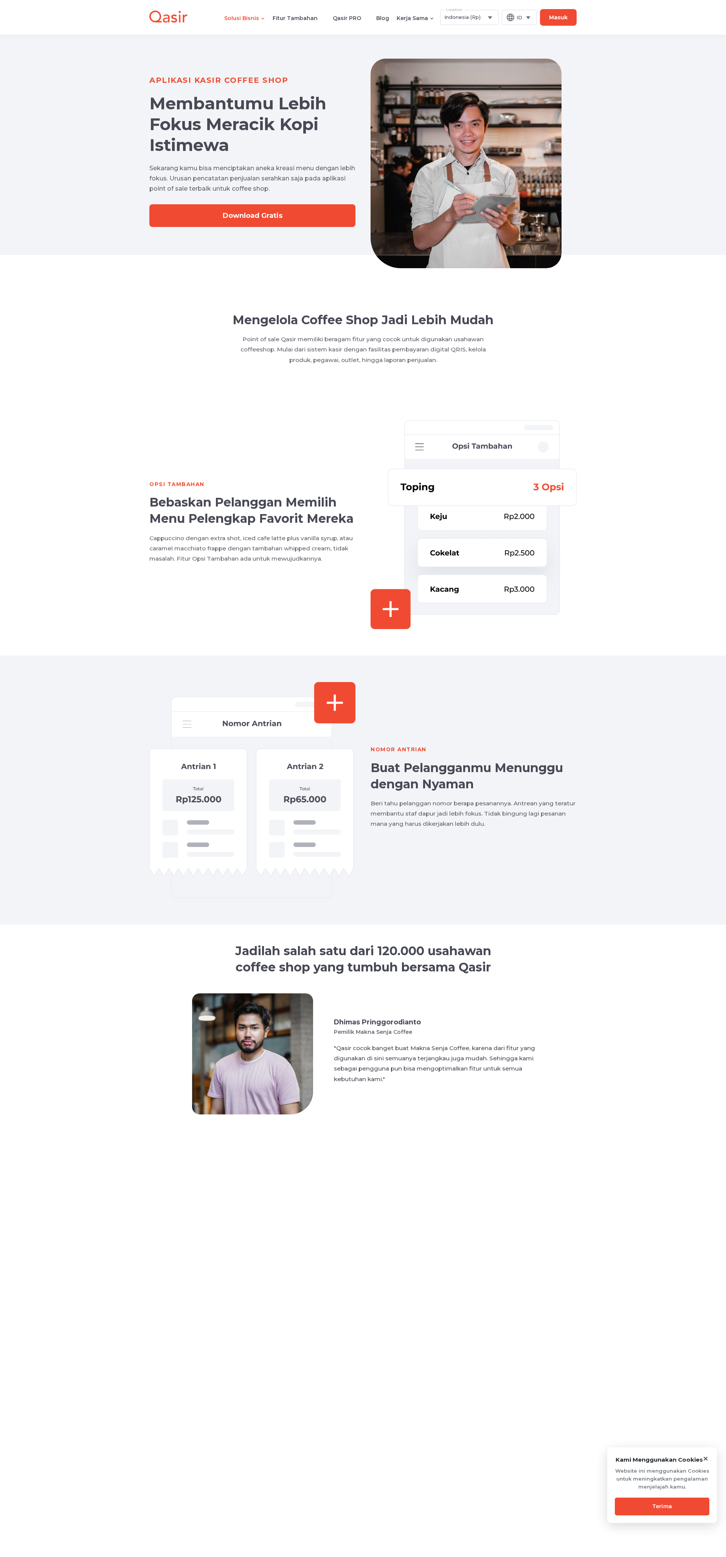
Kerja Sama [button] (412, 18)
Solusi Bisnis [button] (241, 18)
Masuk (558, 17)
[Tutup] (705, 1458)
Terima (662, 1506)
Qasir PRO (347, 18)
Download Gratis (252, 215)
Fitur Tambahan (295, 18)
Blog (382, 18)
